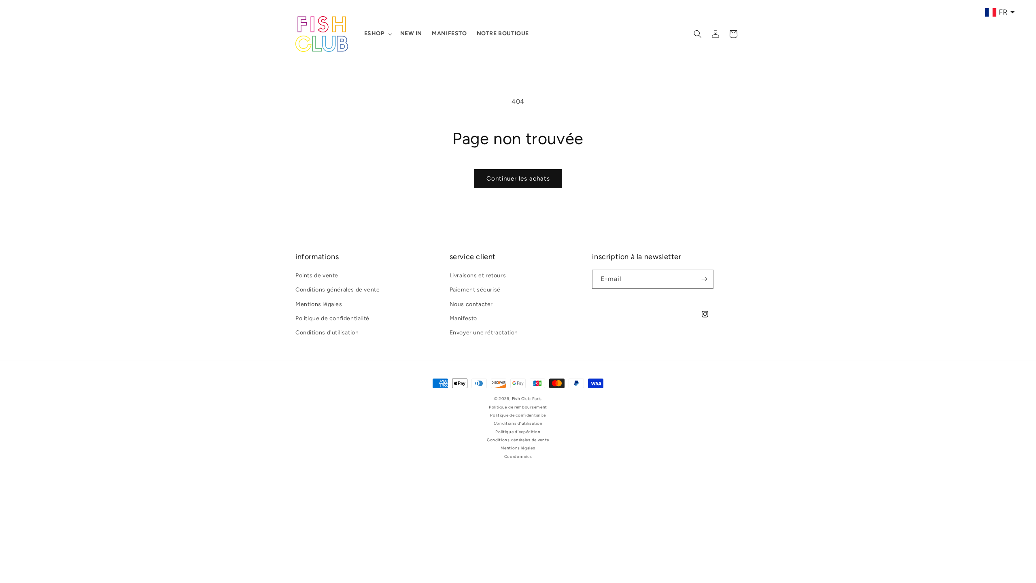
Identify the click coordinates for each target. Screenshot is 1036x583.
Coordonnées (518, 456)
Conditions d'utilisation (327, 332)
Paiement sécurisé (475, 289)
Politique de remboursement (518, 407)
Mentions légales (318, 304)
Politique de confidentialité (332, 318)
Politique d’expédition (517, 431)
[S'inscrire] (704, 279)
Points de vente (316, 275)
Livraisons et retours (478, 275)
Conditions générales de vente (337, 289)
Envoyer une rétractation (484, 332)
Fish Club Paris (527, 398)
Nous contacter (471, 304)
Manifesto (463, 318)
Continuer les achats (518, 178)
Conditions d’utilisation (518, 423)
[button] (377, 33)
